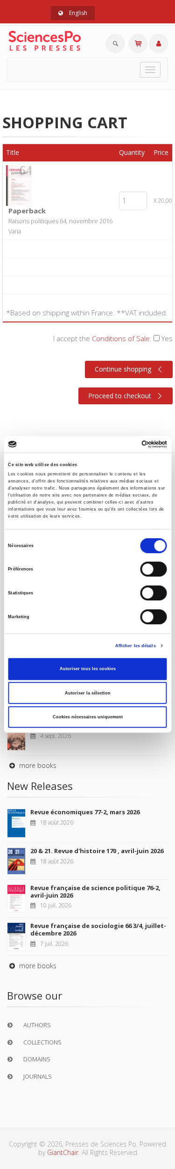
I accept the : (113, 338)
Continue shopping (123, 369)
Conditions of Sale (121, 338)
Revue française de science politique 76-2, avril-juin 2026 (95, 891)
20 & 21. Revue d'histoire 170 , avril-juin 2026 (96, 851)
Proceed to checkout (119, 395)
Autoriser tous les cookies (88, 668)
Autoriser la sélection (88, 693)
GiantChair (62, 1152)
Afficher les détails (135, 645)
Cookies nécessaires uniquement (88, 717)
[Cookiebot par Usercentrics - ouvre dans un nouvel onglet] (126, 444)
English (77, 13)
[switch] (153, 569)
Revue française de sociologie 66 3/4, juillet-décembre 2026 (98, 929)
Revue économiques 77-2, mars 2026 (85, 812)
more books (36, 765)
